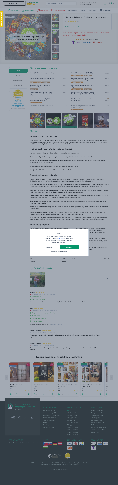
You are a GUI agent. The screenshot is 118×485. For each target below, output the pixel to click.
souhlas (60, 238)
